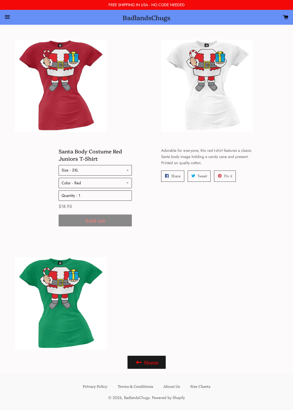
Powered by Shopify (168, 397)
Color (66, 183)
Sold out (95, 220)
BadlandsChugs (146, 17)
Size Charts (200, 386)
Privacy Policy (95, 386)
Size (65, 170)
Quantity (68, 195)
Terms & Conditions (135, 386)
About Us (171, 386)
